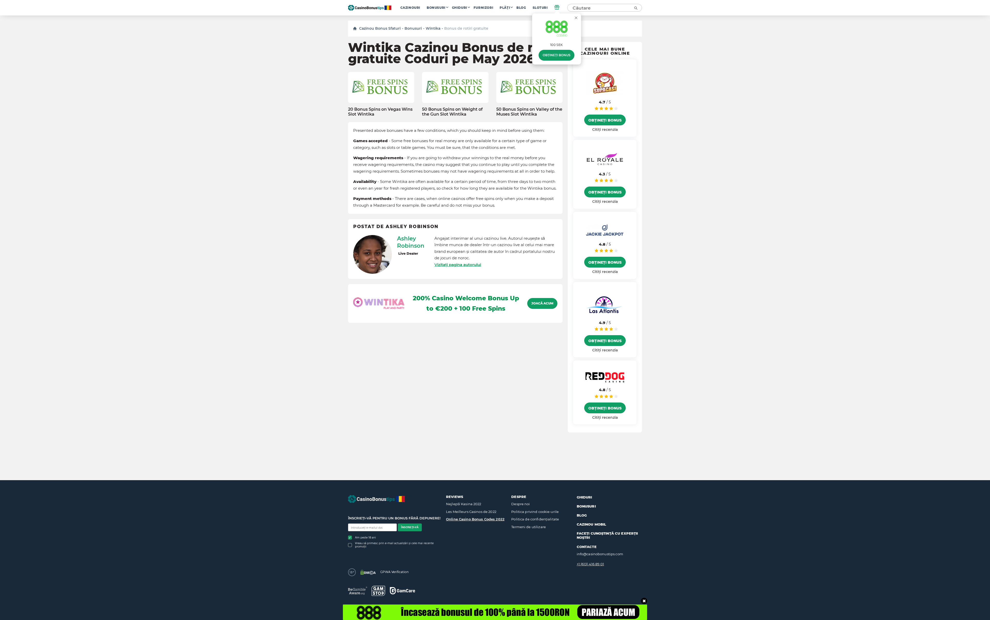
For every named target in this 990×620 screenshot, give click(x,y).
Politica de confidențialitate (535, 519)
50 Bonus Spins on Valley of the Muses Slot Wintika (529, 112)
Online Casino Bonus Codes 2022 (475, 519)
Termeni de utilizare (528, 527)
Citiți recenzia (605, 129)
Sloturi (540, 8)
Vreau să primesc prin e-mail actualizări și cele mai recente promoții (394, 545)
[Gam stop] (378, 591)
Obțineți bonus (556, 55)
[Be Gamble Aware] (357, 591)
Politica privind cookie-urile (535, 512)
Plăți (505, 8)
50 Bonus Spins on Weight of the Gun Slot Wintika (452, 112)
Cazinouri (410, 8)
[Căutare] (635, 8)
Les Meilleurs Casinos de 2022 (471, 512)
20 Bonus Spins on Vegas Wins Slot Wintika (380, 112)
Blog (521, 8)
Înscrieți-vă (409, 527)
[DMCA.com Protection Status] (368, 572)
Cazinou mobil (591, 524)
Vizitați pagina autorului (457, 264)
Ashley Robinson (410, 242)
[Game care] (402, 591)
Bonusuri (436, 8)
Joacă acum (542, 303)
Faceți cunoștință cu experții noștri (607, 535)
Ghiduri (459, 8)
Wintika (433, 28)
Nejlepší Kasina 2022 (463, 504)
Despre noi (520, 504)
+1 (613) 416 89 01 (590, 564)
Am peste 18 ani (365, 537)
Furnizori (483, 8)
